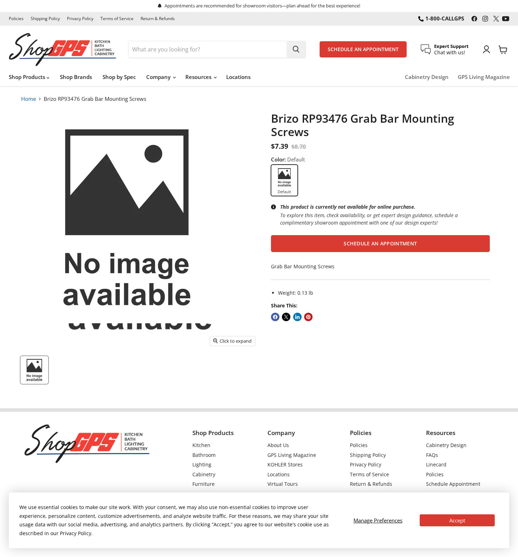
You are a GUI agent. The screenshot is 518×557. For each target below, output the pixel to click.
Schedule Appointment (453, 484)
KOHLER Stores (285, 464)
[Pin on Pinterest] (308, 317)
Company (159, 76)
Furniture (203, 484)
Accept (457, 520)
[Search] (296, 49)
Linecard (436, 464)
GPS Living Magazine (484, 77)
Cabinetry (203, 474)
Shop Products (28, 76)
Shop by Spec (119, 76)
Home (28, 98)
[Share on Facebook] (275, 317)
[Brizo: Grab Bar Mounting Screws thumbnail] (34, 370)
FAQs (432, 455)
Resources (199, 76)
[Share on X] (286, 317)
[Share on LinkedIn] (297, 317)
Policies (16, 18)
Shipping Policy (45, 18)
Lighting (201, 464)
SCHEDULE (363, 49)
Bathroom (204, 455)
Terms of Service (117, 18)
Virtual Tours (282, 484)
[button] (380, 243)
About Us (278, 445)
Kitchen (201, 445)
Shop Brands (76, 76)
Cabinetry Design (427, 77)
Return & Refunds (158, 18)
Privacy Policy (80, 18)
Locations (238, 76)
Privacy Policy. (76, 533)
